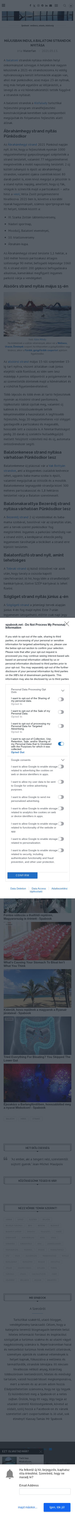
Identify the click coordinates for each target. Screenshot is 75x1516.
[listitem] (37, 690)
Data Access (39, 888)
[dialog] (37, 758)
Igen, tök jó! (57, 1507)
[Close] (67, 624)
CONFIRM (22, 875)
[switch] (61, 699)
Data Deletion (18, 888)
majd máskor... (27, 1507)
